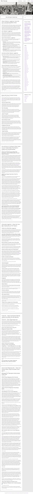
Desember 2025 (26, 54)
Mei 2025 (25, 62)
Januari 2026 (26, 53)
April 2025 (25, 63)
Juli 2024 (25, 73)
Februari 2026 (26, 52)
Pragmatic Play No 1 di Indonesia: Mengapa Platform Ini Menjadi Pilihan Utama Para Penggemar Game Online (27, 28)
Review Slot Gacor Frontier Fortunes (9, 95)
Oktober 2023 (26, 83)
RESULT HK (25, 97)
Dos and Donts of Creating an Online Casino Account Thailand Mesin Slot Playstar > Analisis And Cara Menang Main (11, 148)
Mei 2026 (25, 49)
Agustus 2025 (26, 59)
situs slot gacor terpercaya (12, 311)
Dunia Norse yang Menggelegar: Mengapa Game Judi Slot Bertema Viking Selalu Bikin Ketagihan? (27, 39)
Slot (2, 330)
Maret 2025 (25, 64)
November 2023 (26, 82)
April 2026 (25, 50)
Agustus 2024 (26, 72)
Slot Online (3, 363)
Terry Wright (8, 96)
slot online (25, 98)
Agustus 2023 (26, 85)
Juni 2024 (25, 74)
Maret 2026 (25, 51)
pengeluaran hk (26, 96)
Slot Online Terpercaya (5, 311)
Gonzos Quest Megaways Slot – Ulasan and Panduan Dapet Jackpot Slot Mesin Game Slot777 (11, 369)
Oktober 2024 (26, 70)
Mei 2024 (25, 75)
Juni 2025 (25, 61)
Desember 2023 (26, 81)
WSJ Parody (4, 1)
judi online (12, 85)
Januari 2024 (26, 80)
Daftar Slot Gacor (18, 164)
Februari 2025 (26, 65)
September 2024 (26, 71)
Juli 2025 (25, 60)
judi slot (25, 101)
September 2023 (26, 84)
